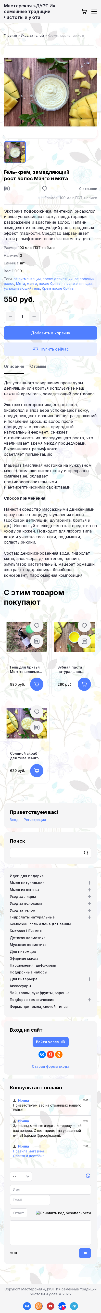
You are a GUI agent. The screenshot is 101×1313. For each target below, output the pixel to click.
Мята (20, 283)
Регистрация (35, 820)
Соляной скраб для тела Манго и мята (26, 755)
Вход (14, 820)
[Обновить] (88, 1176)
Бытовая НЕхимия (26, 931)
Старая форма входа (50, 1066)
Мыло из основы (24, 890)
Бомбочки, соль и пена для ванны (40, 924)
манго (32, 283)
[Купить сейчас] (50, 349)
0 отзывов (88, 189)
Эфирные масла (24, 958)
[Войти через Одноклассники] (59, 1054)
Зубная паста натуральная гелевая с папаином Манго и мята (73, 669)
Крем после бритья (59, 288)
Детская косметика (28, 938)
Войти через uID (50, 1042)
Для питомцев (23, 951)
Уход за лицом (23, 896)
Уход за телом (23, 910)
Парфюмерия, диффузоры (33, 965)
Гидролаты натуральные (32, 917)
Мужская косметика (28, 945)
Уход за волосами (26, 903)
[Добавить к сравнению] (7, 188)
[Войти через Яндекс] (50, 1054)
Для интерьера (24, 979)
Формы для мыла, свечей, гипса (39, 1006)
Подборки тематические (32, 1000)
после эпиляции (78, 283)
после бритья (51, 283)
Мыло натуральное (27, 883)
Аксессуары (20, 986)
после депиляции (58, 279)
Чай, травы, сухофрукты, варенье (40, 993)
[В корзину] (36, 684)
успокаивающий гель (22, 288)
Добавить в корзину (50, 332)
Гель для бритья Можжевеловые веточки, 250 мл (25, 669)
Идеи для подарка (27, 876)
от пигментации (27, 279)
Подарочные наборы (28, 972)
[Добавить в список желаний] (45, 188)
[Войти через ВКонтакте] (42, 1054)
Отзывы (38, 366)
